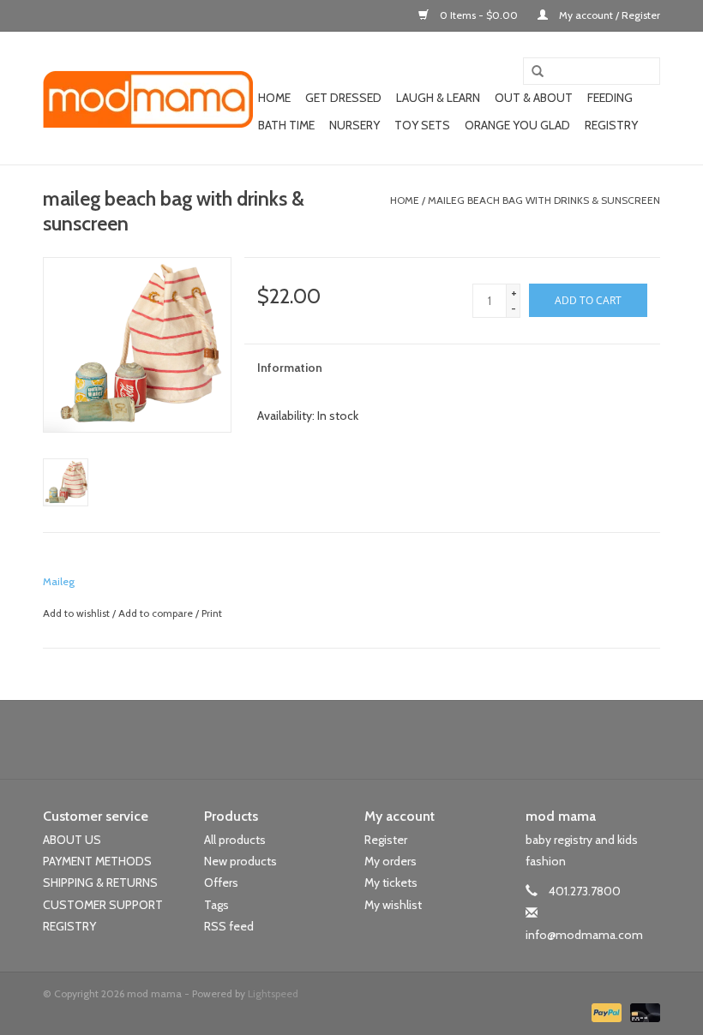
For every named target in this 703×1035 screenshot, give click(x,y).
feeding (610, 97)
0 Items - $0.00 (478, 15)
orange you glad (517, 125)
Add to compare (156, 613)
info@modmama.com (584, 934)
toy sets (422, 125)
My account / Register (608, 15)
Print (211, 613)
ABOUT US (72, 839)
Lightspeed (273, 993)
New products (240, 861)
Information (289, 367)
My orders (390, 861)
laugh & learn (438, 97)
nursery (354, 125)
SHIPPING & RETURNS (100, 882)
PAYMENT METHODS (97, 861)
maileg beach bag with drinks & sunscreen (544, 200)
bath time (286, 125)
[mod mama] (148, 98)
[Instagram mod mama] (381, 739)
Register (385, 839)
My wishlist (393, 904)
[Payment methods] (605, 1011)
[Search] (531, 72)
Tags (216, 904)
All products (235, 839)
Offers (221, 882)
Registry (611, 125)
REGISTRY (69, 926)
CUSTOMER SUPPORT (103, 904)
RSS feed (229, 926)
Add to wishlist (76, 613)
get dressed (343, 97)
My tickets (391, 882)
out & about (534, 97)
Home (274, 97)
